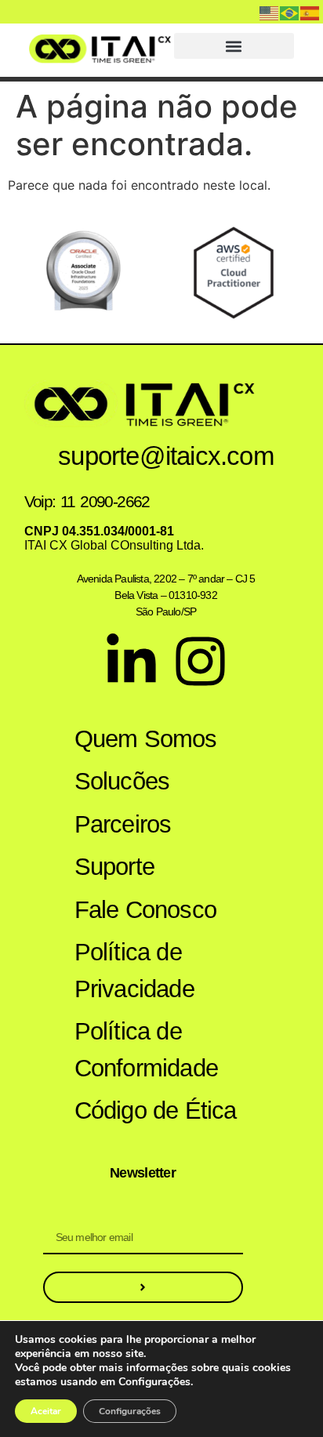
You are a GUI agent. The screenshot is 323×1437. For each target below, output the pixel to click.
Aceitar (46, 1411)
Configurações (130, 1411)
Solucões (122, 781)
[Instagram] (200, 661)
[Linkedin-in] (131, 661)
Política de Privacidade (134, 970)
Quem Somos (145, 739)
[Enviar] (143, 1287)
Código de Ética (155, 1110)
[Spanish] (310, 12)
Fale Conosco (145, 910)
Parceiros (123, 824)
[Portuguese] (290, 12)
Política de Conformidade (146, 1050)
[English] (269, 12)
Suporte (114, 866)
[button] (234, 46)
